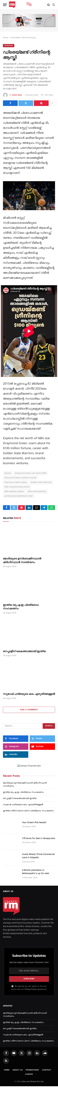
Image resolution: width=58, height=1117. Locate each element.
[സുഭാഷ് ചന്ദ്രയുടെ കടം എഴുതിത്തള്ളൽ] (29, 675)
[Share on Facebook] (10, 103)
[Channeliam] (12, 5)
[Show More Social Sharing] (52, 103)
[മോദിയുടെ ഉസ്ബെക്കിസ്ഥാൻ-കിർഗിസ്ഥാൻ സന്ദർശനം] (29, 540)
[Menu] (5, 4)
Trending (8, 46)
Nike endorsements (37, 491)
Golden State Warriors (41, 482)
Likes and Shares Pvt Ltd (32, 1082)
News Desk (17, 95)
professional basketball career (18, 496)
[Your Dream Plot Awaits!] (11, 826)
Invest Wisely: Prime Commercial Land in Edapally (38, 856)
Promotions (32, 1070)
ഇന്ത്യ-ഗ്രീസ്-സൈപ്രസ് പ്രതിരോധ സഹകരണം (28, 811)
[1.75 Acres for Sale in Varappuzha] (11, 842)
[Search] (48, 4)
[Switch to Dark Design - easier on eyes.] (53, 4)
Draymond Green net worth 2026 (30, 473)
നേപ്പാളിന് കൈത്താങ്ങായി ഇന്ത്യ (24, 651)
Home (5, 38)
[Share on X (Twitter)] (25, 103)
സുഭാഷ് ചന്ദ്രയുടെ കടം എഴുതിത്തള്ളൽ (29, 694)
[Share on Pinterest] (41, 103)
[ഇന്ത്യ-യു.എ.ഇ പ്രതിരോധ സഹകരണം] (29, 586)
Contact (46, 1070)
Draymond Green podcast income (20, 478)
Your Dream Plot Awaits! (34, 822)
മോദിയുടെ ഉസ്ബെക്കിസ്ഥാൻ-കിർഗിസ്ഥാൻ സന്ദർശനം (22, 560)
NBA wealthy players (14, 491)
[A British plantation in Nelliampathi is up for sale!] (11, 873)
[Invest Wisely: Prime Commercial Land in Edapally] (11, 858)
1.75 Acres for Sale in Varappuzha (38, 838)
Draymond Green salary (15, 482)
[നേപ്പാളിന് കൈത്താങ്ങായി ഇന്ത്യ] (29, 632)
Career (29, 1074)
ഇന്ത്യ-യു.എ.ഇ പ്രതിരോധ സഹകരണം (21, 606)
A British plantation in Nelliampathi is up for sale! (35, 871)
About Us (18, 1070)
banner (7, 473)
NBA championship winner (17, 487)
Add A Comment (29, 710)
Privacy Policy (30, 989)
